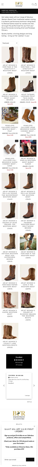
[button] (4, 385)
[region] (19, 385)
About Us (19, 424)
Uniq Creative (22, 465)
